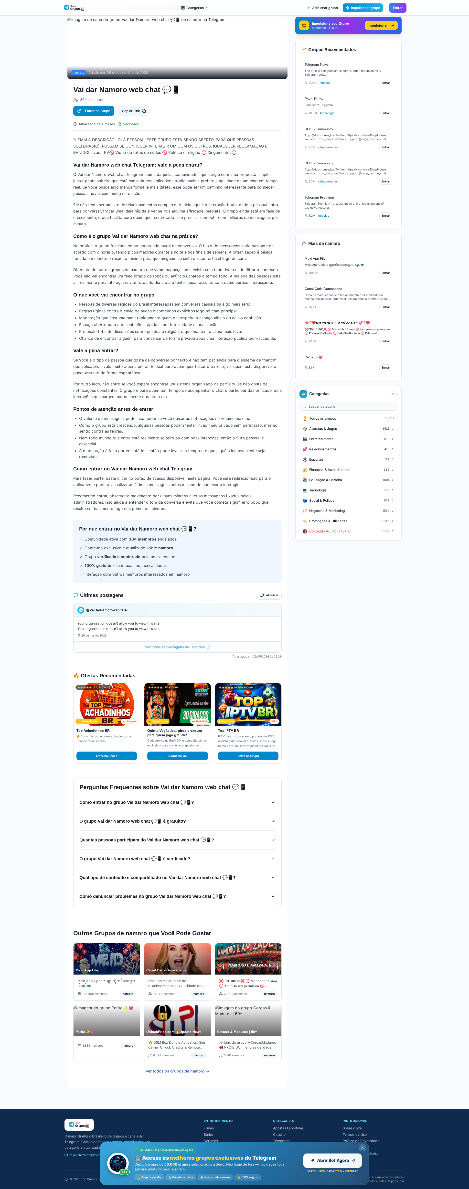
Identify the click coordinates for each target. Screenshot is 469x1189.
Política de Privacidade (361, 1141)
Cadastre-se (177, 756)
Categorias (195, 8)
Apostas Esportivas (288, 1128)
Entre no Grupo (106, 756)
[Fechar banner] (362, 1147)
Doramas (211, 1141)
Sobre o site (352, 1128)
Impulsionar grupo (365, 8)
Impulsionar (378, 25)
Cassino (279, 1134)
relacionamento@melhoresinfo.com (94, 1155)
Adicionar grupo (325, 8)
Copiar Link (131, 111)
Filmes (209, 1128)
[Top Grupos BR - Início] (74, 8)
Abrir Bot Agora (333, 1160)
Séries (208, 1134)
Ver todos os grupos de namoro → (177, 1071)
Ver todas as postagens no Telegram (175, 647)
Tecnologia (281, 1141)
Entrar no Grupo (97, 111)
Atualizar (272, 595)
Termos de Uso (355, 1134)
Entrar (398, 8)
